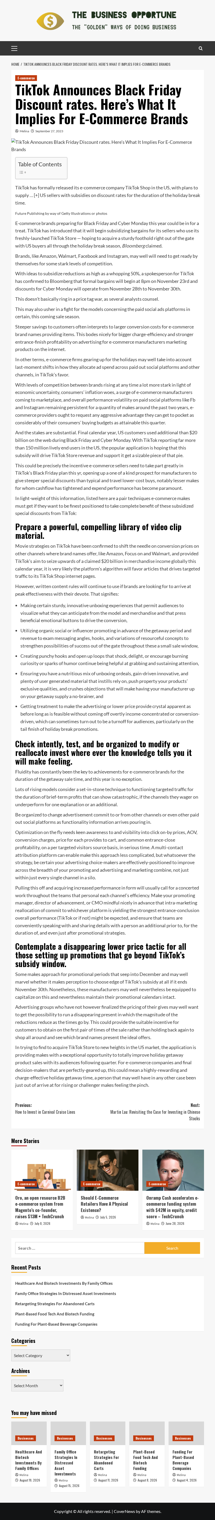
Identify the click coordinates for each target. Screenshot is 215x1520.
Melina (24, 131)
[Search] (200, 48)
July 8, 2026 (42, 1223)
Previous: (45, 1108)
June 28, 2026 (175, 1223)
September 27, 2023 (49, 131)
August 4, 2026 (187, 1480)
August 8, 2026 (147, 1480)
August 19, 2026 (30, 1480)
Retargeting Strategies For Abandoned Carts (55, 1303)
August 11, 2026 (108, 1480)
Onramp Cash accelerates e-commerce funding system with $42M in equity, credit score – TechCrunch (172, 1207)
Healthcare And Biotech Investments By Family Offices (64, 1283)
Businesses (26, 1438)
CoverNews (124, 1511)
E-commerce (26, 78)
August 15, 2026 (69, 1485)
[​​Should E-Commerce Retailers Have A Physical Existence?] (107, 1170)
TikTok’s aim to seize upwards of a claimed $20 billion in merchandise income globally (101, 561)
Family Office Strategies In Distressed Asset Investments (65, 1293)
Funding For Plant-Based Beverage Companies (56, 1324)
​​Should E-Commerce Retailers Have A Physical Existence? (104, 1204)
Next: (155, 1112)
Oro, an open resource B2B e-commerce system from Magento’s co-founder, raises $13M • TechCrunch (40, 1207)
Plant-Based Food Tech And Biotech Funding (54, 1314)
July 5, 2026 (108, 1217)
